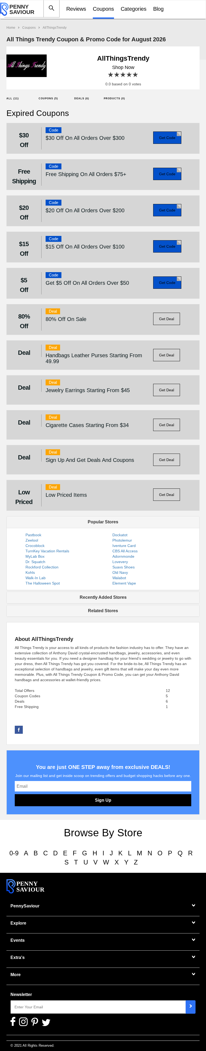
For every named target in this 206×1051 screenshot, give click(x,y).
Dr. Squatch (35, 562)
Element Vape (124, 583)
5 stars (136, 74)
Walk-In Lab (35, 578)
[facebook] (19, 729)
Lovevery (120, 562)
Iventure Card (124, 545)
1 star (111, 74)
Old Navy (120, 572)
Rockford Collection (41, 567)
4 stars (129, 74)
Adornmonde (123, 556)
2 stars (117, 74)
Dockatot (119, 535)
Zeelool (31, 540)
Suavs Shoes (123, 567)
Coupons (103, 9)
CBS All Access (125, 551)
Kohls (30, 572)
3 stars (123, 74)
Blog (158, 9)
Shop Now (123, 67)
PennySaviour (24, 906)
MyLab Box (35, 556)
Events (17, 940)
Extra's (17, 957)
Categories (133, 9)
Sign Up (103, 800)
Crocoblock (35, 545)
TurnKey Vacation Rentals (47, 551)
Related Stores (103, 610)
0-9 (14, 853)
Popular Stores (103, 522)
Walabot (119, 578)
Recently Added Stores (103, 597)
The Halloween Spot (42, 583)
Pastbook (33, 535)
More (15, 974)
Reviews (76, 9)
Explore (18, 923)
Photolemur (122, 540)
